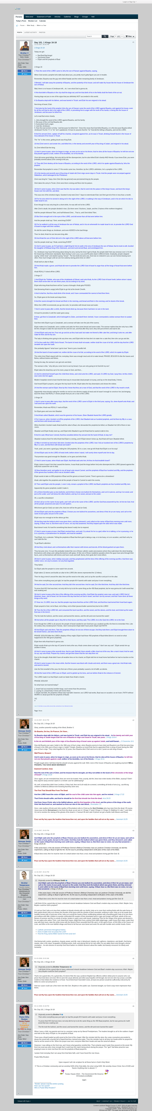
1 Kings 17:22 (119, 794)
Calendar (42, 21)
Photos (42, 32)
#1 (133, 42)
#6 (133, 1006)
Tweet (25, 74)
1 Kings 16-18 (39, 48)
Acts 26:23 (106, 798)
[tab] (19, 32)
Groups (85, 17)
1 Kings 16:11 (100, 759)
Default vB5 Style (24, 1101)
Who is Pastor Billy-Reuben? (45, 1088)
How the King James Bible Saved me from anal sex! (57, 934)
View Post (66, 880)
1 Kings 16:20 (47, 775)
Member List (32, 21)
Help (98, 1101)
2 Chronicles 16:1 (127, 741)
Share (25, 71)
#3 (133, 830)
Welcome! (29, 17)
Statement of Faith (44, 17)
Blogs (76, 17)
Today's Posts (21, 21)
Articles (57, 17)
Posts (19, 32)
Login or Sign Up (129, 2)
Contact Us (107, 1101)
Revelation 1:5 (96, 804)
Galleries (67, 17)
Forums (19, 17)
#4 (133, 872)
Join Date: (21, 63)
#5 (133, 958)
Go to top (132, 1101)
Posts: (20, 67)
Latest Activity (30, 32)
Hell (92, 17)
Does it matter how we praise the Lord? (52, 932)
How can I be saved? (42, 1086)
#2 (133, 720)
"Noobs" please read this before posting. (49, 1084)
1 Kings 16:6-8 (111, 737)
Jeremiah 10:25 (121, 819)
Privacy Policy (120, 1101)
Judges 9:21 (36, 706)
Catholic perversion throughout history (51, 930)
